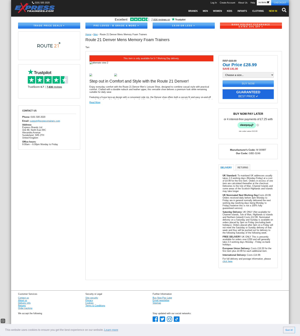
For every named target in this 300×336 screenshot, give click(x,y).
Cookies (89, 303)
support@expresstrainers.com (45, 121)
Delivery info (24, 303)
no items (263, 2)
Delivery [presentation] (226, 167)
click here (227, 261)
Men (95, 34)
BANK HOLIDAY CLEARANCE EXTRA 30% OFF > (251, 26)
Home (88, 34)
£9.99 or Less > (183, 26)
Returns (22, 305)
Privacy (89, 300)
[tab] (226, 167)
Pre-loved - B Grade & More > (116, 26)
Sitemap (157, 303)
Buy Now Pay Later (162, 297)
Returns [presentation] (243, 167)
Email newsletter (161, 300)
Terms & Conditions (95, 305)
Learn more (111, 329)
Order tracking (25, 308)
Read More (94, 102)
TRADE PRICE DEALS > (49, 26)
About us (22, 300)
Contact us (23, 297)
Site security (91, 297)
